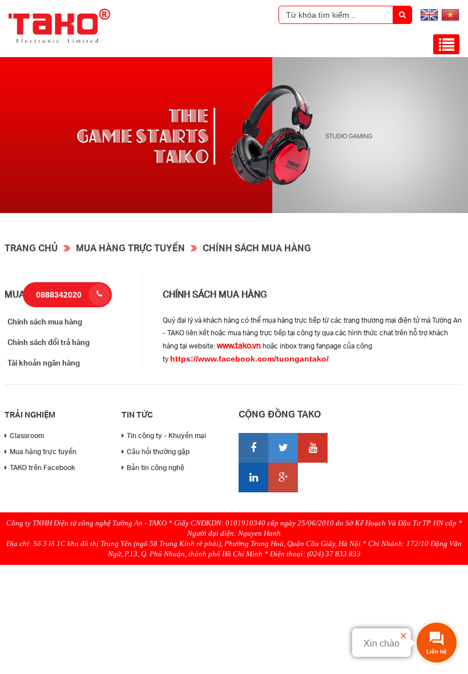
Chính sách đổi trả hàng (48, 342)
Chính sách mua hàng (257, 248)
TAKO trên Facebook (42, 467)
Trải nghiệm (30, 414)
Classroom (27, 435)
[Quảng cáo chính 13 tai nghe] (234, 210)
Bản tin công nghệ (155, 467)
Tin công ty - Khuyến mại (166, 435)
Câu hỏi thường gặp (158, 451)
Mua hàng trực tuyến (130, 248)
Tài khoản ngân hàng (43, 362)
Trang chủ (31, 248)
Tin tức (137, 414)
